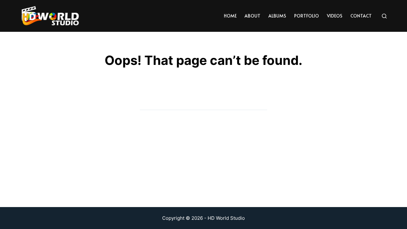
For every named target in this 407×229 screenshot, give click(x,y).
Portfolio (306, 16)
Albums (277, 16)
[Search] (384, 16)
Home (230, 16)
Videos (334, 16)
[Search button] (261, 103)
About (252, 16)
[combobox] (197, 103)
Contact (361, 16)
